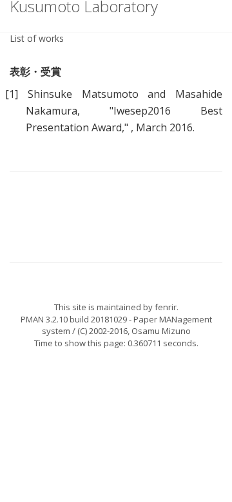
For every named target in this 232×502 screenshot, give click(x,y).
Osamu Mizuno (161, 331)
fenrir (166, 307)
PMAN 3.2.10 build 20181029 (74, 319)
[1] (11, 94)
